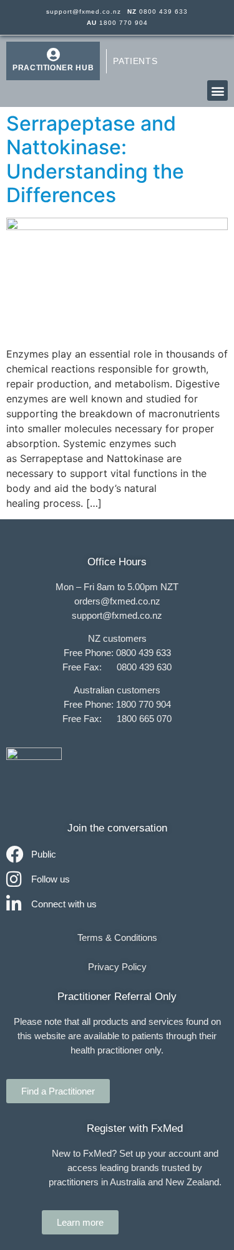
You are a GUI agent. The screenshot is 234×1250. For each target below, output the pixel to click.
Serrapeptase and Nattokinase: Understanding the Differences (95, 159)
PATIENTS (135, 61)
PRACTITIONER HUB (53, 67)
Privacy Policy (117, 966)
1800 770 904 (117, 22)
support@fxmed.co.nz (83, 11)
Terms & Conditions (117, 937)
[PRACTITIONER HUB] (53, 55)
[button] (217, 90)
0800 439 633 (157, 11)
